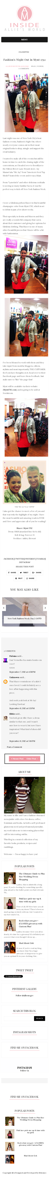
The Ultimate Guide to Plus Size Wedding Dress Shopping (30, 1119)
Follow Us (24, 1070)
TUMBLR (40, 559)
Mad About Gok (30, 1156)
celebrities (24, 52)
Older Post (32, 759)
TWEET (25, 573)
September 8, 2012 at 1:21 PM (22, 708)
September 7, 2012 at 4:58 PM (22, 672)
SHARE (13, 573)
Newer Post (18, 759)
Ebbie (12, 714)
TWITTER (19, 559)
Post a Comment (14, 747)
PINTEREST (30, 559)
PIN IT (20, 578)
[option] (25, 613)
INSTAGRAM (24, 562)
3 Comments (23, 69)
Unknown (14, 677)
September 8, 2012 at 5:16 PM (22, 741)
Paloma (13, 656)
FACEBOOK (9, 559)
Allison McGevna (13, 66)
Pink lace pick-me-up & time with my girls (30, 1131)
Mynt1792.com (9, 390)
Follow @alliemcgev (24, 995)
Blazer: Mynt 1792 (24, 528)
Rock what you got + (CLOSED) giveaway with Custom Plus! (30, 1144)
